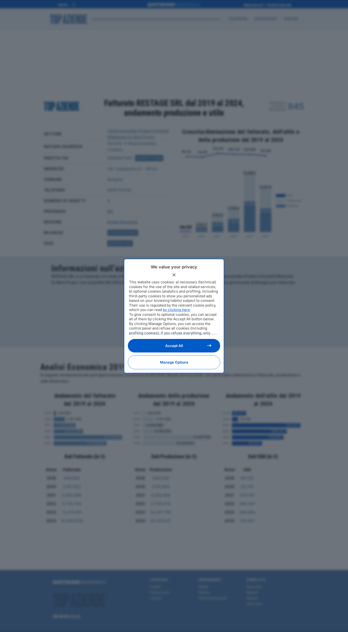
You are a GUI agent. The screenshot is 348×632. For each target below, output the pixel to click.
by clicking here (176, 309)
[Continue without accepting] (174, 275)
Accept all (174, 345)
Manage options (174, 362)
